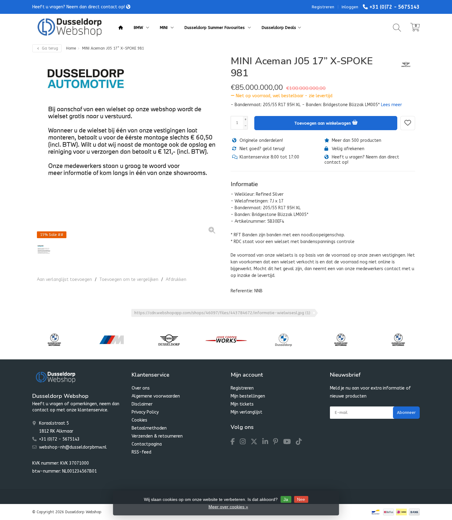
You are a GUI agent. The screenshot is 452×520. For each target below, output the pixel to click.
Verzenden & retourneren (157, 436)
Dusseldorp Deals (279, 27)
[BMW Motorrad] (54, 339)
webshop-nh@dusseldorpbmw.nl (73, 447)
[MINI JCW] (226, 339)
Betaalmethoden (149, 428)
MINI (164, 27)
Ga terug (49, 48)
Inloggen (350, 7)
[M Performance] (111, 339)
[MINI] (403, 64)
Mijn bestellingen (248, 396)
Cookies (139, 420)
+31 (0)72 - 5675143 (394, 7)
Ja (285, 499)
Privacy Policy (145, 412)
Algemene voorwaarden (156, 396)
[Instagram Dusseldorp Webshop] (245, 442)
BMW (139, 27)
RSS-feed (141, 452)
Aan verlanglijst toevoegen (64, 279)
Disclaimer (142, 404)
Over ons (141, 388)
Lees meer (391, 104)
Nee (301, 499)
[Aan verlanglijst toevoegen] (407, 123)
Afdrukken (176, 279)
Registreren (323, 7)
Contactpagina (147, 444)
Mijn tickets (242, 404)
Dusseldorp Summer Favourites (215, 27)
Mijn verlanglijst (246, 412)
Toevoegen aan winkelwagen (323, 123)
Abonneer (406, 412)
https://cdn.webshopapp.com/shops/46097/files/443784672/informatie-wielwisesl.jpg (222, 312)
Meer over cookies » (228, 506)
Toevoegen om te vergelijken (128, 279)
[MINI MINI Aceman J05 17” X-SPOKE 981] (129, 147)
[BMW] (283, 339)
